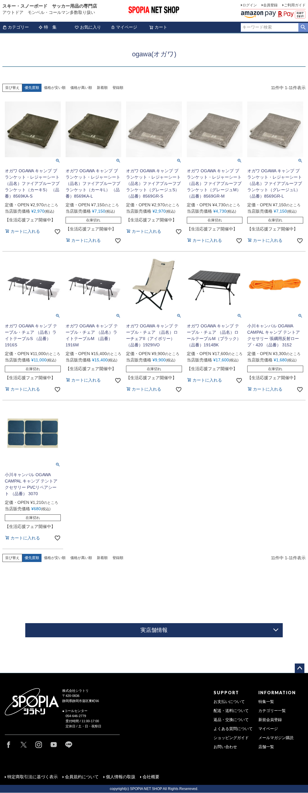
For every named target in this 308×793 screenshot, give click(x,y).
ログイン (249, 5)
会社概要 (151, 776)
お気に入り (90, 27)
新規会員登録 (270, 720)
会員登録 (270, 5)
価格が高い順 (81, 88)
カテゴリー (18, 27)
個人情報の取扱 (120, 776)
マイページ (126, 27)
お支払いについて (229, 702)
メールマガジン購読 (276, 738)
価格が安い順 (55, 88)
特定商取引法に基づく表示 (32, 776)
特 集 (50, 27)
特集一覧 (266, 702)
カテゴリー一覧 (272, 711)
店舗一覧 (266, 747)
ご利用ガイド (295, 5)
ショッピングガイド (231, 738)
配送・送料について (231, 711)
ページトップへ (299, 668)
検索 (303, 27)
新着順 (102, 88)
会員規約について (82, 776)
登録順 (117, 88)
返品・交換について (231, 720)
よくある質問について (233, 729)
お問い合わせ (225, 747)
